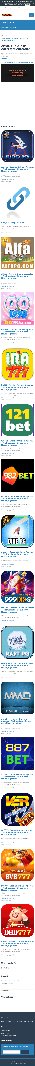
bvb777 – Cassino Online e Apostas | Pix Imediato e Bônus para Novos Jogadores (17, 887)
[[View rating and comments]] (7, 179)
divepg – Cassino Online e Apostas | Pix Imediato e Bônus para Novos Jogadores (17, 554)
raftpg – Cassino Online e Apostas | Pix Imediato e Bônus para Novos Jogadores (17, 665)
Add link (11, 22)
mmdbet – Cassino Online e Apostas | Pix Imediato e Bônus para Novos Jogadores (16, 721)
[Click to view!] (17, 73)
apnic (7, 967)
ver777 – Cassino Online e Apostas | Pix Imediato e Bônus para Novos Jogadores (17, 832)
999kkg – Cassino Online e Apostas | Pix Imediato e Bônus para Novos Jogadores (17, 609)
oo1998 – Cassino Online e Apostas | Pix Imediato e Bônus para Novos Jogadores (17, 331)
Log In (10, 8)
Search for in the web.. (17, 62)
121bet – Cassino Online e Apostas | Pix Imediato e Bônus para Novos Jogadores (17, 442)
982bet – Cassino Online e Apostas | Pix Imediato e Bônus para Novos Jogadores (17, 498)
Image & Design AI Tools (12, 222)
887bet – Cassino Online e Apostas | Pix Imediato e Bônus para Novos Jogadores (17, 776)
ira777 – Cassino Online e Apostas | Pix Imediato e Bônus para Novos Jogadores (17, 387)
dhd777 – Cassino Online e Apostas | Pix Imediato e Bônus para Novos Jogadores (17, 943)
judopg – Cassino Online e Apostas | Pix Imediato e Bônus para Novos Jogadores (17, 169)
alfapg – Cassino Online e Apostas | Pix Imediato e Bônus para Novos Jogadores (17, 276)
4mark (22, 1061)
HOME (4, 22)
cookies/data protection (16, 5)
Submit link (17, 8)
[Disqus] (17, 102)
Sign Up (4, 8)
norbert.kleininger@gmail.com (8, 1035)
